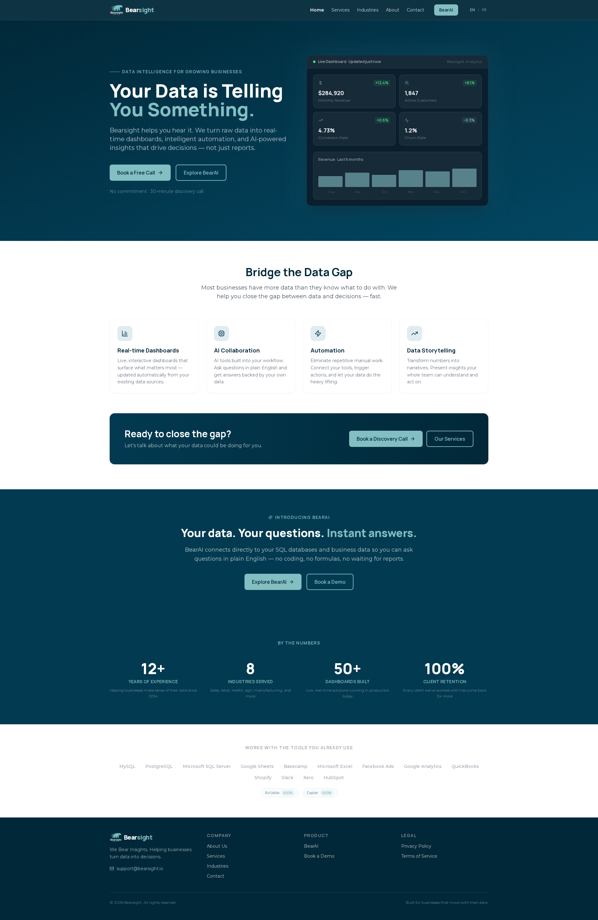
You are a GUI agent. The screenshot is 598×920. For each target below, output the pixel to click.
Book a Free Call (136, 172)
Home (317, 10)
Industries (367, 10)
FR (484, 9)
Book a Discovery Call (382, 438)
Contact (415, 10)
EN (472, 9)
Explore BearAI (201, 172)
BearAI (446, 10)
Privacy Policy (416, 846)
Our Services (449, 438)
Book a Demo (330, 581)
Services (340, 10)
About (392, 10)
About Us (217, 846)
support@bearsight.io (139, 868)
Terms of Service (419, 856)
